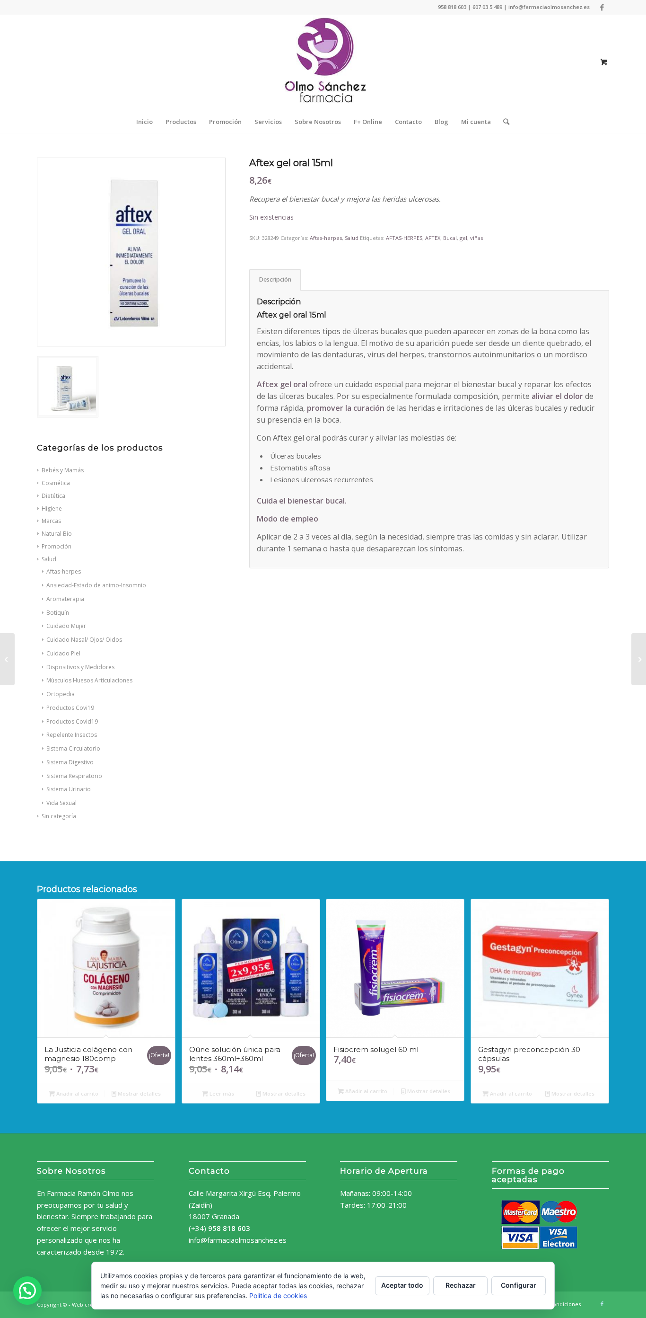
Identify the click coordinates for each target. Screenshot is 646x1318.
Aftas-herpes (63, 571)
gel (463, 237)
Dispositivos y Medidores (80, 667)
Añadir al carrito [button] (76, 1093)
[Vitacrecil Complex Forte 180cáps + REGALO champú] (7, 659)
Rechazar (460, 1285)
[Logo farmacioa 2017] (323, 62)
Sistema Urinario (68, 789)
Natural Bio (57, 534)
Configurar (518, 1285)
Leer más (221, 1093)
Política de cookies (278, 1295)
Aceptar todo (402, 1285)
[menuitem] (144, 121)
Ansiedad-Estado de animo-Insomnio (96, 585)
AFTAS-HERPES (404, 237)
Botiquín (57, 613)
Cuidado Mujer (66, 626)
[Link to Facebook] (602, 7)
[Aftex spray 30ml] (638, 659)
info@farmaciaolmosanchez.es (238, 1240)
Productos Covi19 (70, 708)
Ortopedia (60, 694)
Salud (49, 559)
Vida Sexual (61, 803)
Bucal (450, 237)
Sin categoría (59, 816)
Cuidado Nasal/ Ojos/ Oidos (84, 640)
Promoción (56, 546)
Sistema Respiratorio (74, 776)
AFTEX (432, 237)
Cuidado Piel (63, 653)
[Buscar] (503, 121)
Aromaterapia (65, 599)
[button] (27, 1290)
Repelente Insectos (71, 735)
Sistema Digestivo (70, 762)
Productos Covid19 (72, 721)
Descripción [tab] (275, 279)
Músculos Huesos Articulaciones (89, 680)
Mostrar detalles (138, 1093)
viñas (476, 237)
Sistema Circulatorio (73, 748)
